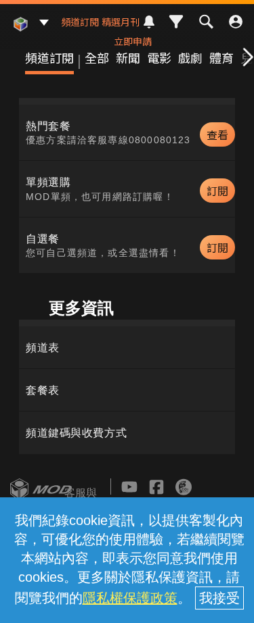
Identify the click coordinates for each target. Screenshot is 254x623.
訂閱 (217, 190)
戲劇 (190, 57)
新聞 (128, 57)
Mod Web (20, 34)
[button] (245, 57)
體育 (221, 57)
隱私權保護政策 (130, 598)
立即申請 (133, 41)
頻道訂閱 (80, 21)
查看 (217, 134)
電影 (159, 57)
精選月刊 (121, 21)
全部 (97, 57)
